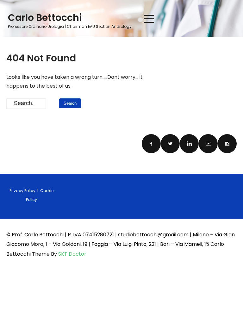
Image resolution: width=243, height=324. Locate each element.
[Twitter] (170, 143)
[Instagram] (227, 143)
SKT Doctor (72, 254)
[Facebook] (151, 143)
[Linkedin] (189, 143)
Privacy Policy (22, 190)
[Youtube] (208, 143)
